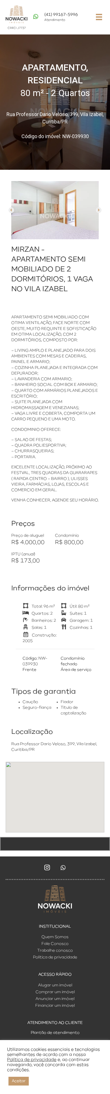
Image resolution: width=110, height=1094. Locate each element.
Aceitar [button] (18, 1081)
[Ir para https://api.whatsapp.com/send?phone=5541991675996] (60, 18)
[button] (11, 210)
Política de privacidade (31, 1060)
